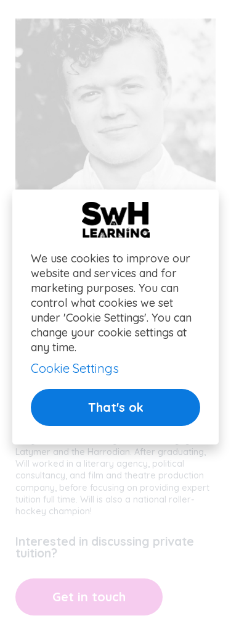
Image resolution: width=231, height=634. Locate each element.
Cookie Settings (75, 368)
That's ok (116, 407)
